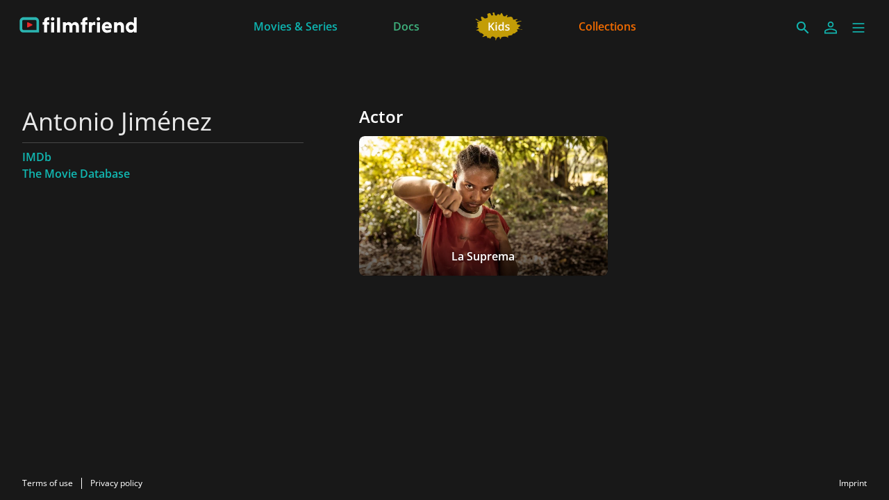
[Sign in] (831, 28)
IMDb (36, 157)
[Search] (803, 28)
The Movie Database (76, 173)
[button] (858, 28)
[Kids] (499, 25)
